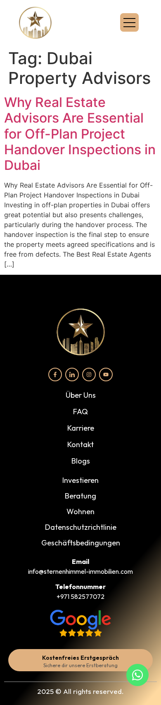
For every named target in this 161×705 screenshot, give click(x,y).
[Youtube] (106, 374)
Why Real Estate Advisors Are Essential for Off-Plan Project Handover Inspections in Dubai (80, 134)
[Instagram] (89, 374)
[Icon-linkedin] (72, 374)
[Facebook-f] (55, 374)
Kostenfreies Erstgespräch (80, 657)
